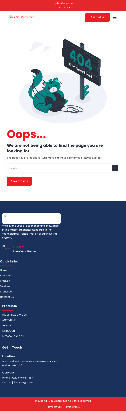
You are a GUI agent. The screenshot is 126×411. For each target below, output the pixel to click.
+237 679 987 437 (22, 377)
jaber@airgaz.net (64, 3)
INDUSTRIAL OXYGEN (14, 315)
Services (5, 286)
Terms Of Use (54, 406)
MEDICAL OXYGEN (13, 336)
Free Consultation (24, 251)
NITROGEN (8, 331)
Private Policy (72, 406)
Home (3, 270)
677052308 (64, 7)
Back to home (19, 181)
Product (5, 281)
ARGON (6, 325)
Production (6, 291)
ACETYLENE (9, 320)
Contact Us (97, 17)
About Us (5, 275)
